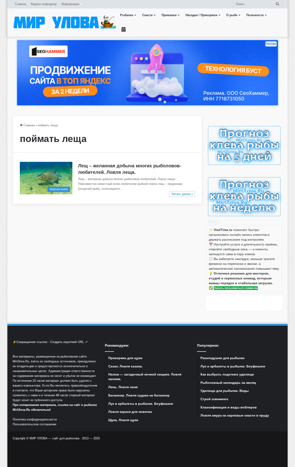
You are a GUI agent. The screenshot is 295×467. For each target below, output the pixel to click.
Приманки (169, 15)
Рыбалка (126, 15)
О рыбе (231, 15)
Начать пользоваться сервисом (236, 288)
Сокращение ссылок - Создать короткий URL (50, 342)
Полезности (255, 15)
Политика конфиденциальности (35, 419)
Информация (70, 4)
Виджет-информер (44, 4)
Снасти (147, 15)
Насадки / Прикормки (201, 15)
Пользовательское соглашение (34, 424)
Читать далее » (182, 194)
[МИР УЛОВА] (65, 22)
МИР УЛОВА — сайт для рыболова (54, 438)
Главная (20, 4)
